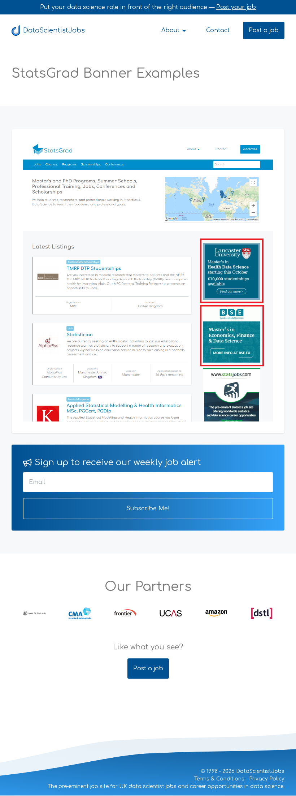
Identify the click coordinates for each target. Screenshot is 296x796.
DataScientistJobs (54, 30)
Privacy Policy (266, 779)
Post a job (264, 30)
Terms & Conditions (219, 779)
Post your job (236, 7)
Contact (218, 30)
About (171, 30)
